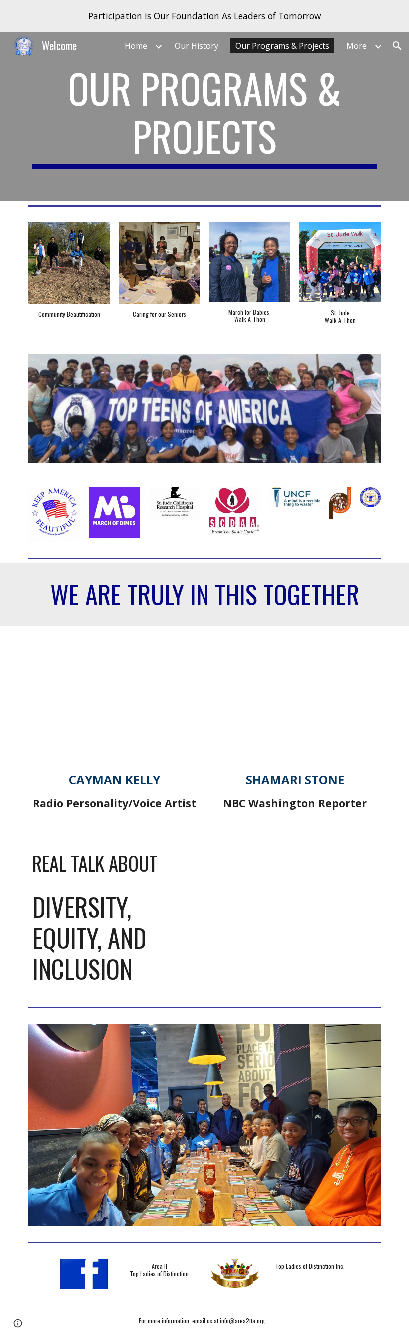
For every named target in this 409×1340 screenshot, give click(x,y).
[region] (204, 16)
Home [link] (136, 45)
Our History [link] (196, 45)
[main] (204, 116)
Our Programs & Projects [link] (282, 45)
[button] (397, 46)
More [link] (356, 45)
